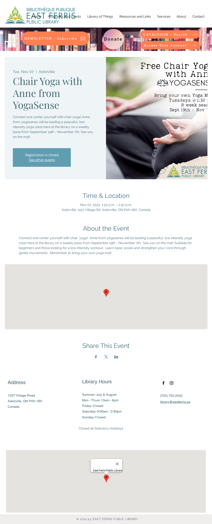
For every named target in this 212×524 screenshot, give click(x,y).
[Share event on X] (106, 356)
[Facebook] (163, 383)
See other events (42, 160)
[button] (64, 16)
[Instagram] (171, 383)
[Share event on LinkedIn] (116, 356)
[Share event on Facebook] (96, 356)
